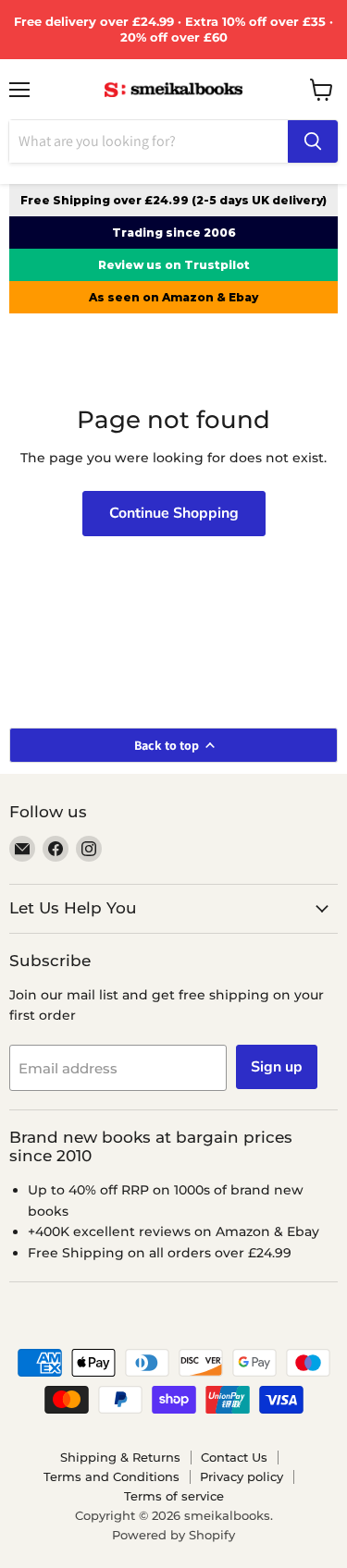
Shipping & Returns (120, 1457)
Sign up (277, 1067)
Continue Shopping (174, 513)
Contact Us (234, 1457)
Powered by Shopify (173, 1534)
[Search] (313, 141)
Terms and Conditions (111, 1476)
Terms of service (174, 1495)
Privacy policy (241, 1476)
